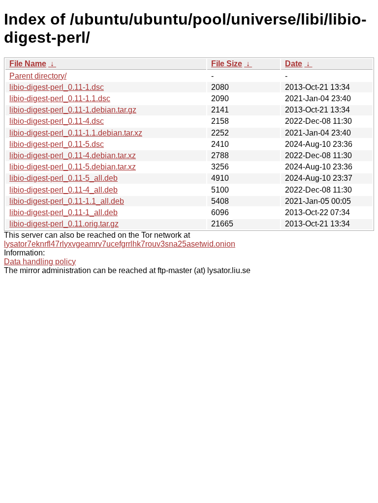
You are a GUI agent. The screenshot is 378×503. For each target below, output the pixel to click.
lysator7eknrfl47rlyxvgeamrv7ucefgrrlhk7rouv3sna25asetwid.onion (119, 244)
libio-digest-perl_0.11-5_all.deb (63, 178)
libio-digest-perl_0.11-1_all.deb (63, 212)
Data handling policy (40, 261)
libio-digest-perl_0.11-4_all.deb (63, 190)
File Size (226, 63)
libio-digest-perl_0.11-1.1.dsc (59, 98)
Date (293, 63)
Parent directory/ (37, 76)
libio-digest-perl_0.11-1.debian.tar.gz (72, 110)
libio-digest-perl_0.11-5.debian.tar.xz (72, 167)
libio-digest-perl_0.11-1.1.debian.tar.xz (75, 133)
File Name (27, 63)
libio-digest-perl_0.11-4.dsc (56, 121)
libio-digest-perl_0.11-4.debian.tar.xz (72, 155)
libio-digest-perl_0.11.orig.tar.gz (64, 224)
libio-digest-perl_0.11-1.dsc (56, 87)
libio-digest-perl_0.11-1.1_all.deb (66, 201)
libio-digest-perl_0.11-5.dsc (56, 144)
